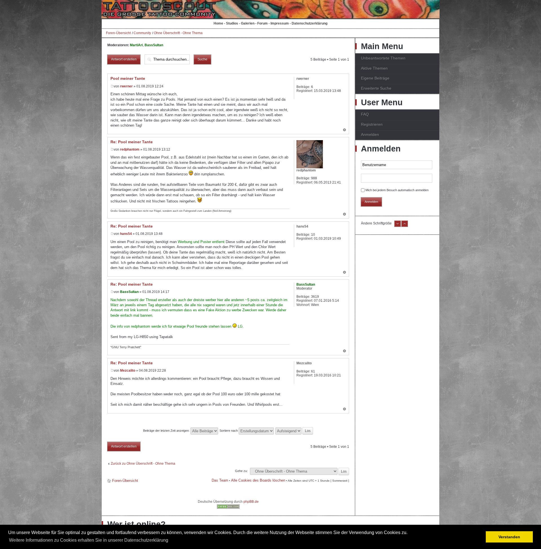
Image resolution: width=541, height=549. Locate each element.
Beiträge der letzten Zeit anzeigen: (166, 430)
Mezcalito (127, 370)
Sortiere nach (229, 430)
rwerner (126, 86)
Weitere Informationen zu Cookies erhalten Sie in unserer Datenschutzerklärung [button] (88, 540)
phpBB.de (251, 502)
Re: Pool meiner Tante (131, 142)
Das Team (220, 480)
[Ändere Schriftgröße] (397, 226)
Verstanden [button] (509, 537)
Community (142, 33)
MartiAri (136, 45)
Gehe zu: (241, 471)
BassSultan (154, 45)
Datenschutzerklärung (309, 23)
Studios (232, 23)
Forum (262, 23)
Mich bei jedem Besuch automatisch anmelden (397, 190)
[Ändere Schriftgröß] (405, 226)
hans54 (126, 234)
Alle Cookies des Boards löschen (258, 480)
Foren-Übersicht (118, 33)
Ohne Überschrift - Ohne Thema (178, 33)
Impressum (279, 23)
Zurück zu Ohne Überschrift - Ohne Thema (143, 464)
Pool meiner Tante (127, 78)
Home (218, 23)
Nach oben (344, 130)
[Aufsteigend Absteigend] (294, 430)
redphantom (129, 149)
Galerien (247, 23)
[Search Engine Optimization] (228, 508)
